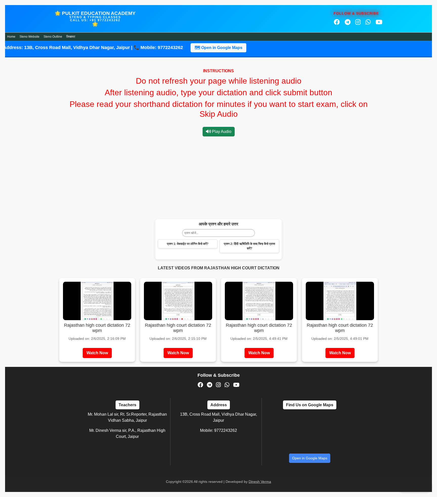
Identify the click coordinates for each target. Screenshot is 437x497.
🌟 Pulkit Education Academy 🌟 (95, 19)
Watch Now (97, 353)
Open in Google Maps (309, 458)
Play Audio (221, 131)
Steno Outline (52, 36)
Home (11, 36)
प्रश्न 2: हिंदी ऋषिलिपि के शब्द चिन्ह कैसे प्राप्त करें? (249, 246)
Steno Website (29, 36)
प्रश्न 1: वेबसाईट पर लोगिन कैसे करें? (187, 244)
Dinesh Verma (260, 482)
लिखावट (70, 36)
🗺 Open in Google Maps (201, 47)
